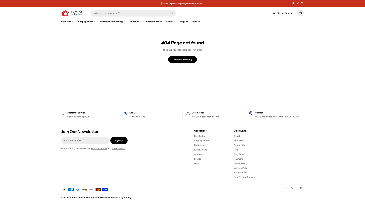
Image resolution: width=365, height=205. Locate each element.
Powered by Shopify (121, 197)
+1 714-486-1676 (137, 116)
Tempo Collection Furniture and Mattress (89, 197)
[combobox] (133, 13)
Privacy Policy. (118, 148)
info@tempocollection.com (205, 116)
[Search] (172, 13)
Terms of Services (99, 148)
